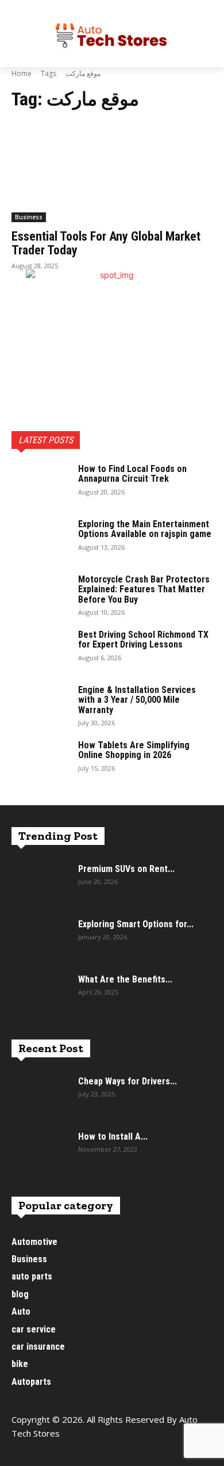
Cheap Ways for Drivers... (127, 1081)
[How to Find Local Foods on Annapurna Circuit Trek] (40, 484)
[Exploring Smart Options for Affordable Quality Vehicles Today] (40, 939)
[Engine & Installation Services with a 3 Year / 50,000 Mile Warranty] (40, 705)
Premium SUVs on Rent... (126, 868)
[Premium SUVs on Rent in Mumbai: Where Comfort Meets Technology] (40, 884)
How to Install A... (113, 1136)
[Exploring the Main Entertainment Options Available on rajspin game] (40, 539)
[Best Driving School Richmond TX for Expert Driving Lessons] (40, 650)
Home (21, 73)
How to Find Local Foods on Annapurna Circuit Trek (132, 474)
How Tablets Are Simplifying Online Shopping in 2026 (134, 750)
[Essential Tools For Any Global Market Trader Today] (112, 171)
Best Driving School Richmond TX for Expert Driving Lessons (143, 639)
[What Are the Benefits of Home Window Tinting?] (40, 994)
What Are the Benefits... (125, 979)
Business (29, 217)
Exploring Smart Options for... (136, 924)
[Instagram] (47, 1453)
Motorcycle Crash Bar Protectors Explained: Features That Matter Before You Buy (144, 589)
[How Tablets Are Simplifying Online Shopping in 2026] (40, 760)
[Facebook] (21, 1453)
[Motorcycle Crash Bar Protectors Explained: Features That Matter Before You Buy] (40, 594)
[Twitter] (73, 1453)
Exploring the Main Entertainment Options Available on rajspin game (144, 529)
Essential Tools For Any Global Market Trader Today (105, 243)
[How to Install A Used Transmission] (40, 1152)
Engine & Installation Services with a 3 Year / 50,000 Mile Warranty (137, 699)
